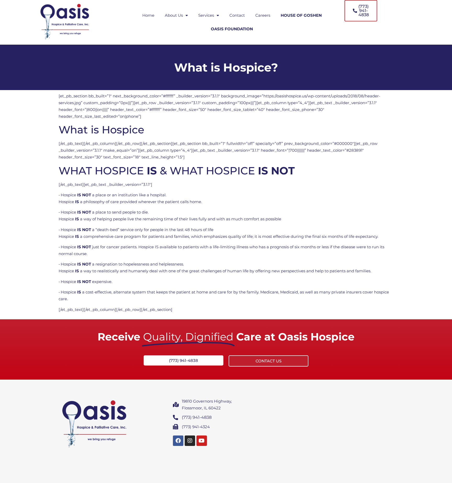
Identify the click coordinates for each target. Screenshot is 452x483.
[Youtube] (201, 440)
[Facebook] (178, 440)
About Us (174, 15)
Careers (262, 15)
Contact (237, 15)
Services (206, 15)
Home (148, 15)
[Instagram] (190, 440)
